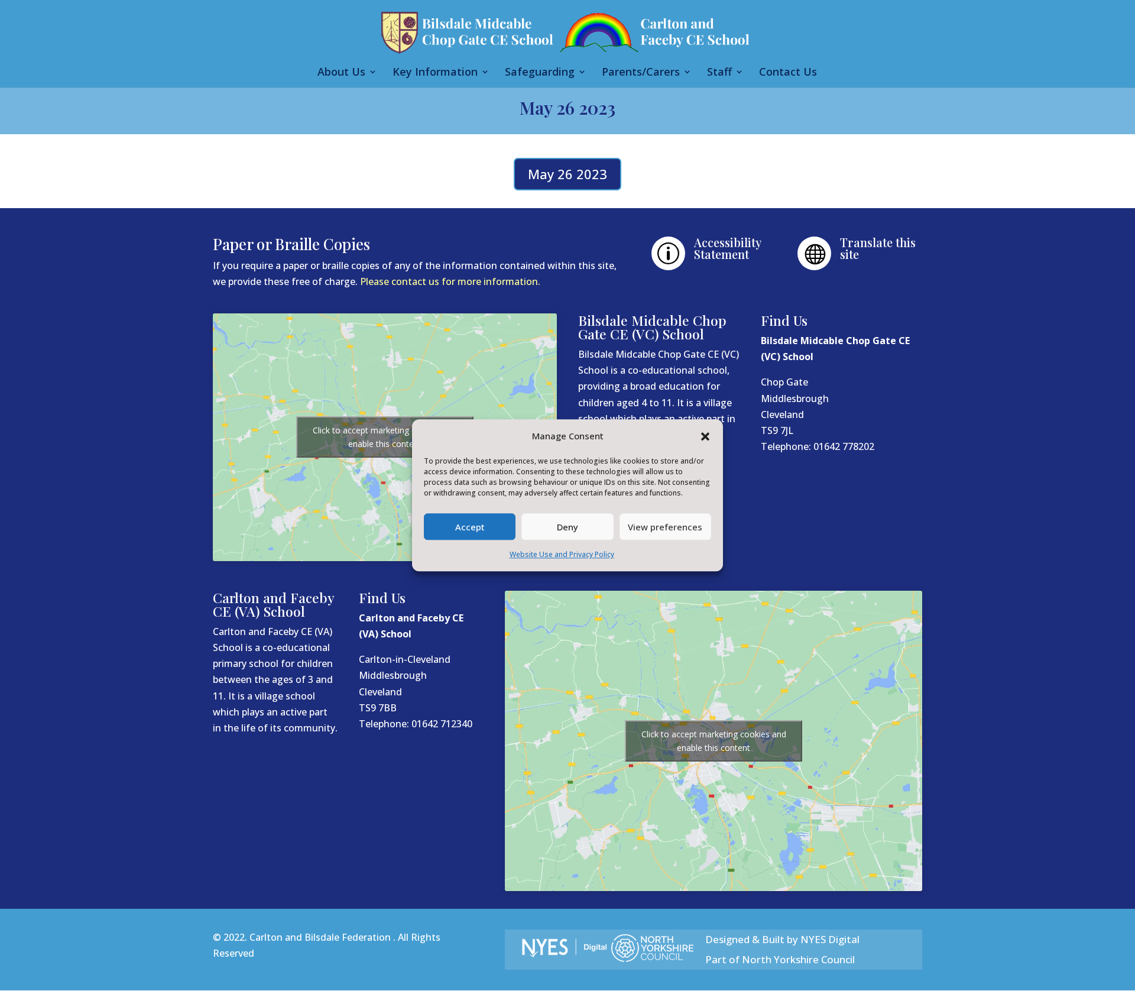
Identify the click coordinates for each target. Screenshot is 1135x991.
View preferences (665, 527)
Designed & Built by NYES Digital (782, 939)
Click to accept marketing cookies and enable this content (385, 437)
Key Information (435, 73)
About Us (341, 73)
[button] (705, 436)
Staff (719, 73)
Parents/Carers (641, 73)
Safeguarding (540, 73)
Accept (470, 527)
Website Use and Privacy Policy (562, 555)
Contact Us (788, 73)
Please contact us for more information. (450, 281)
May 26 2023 (567, 174)
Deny (567, 527)
